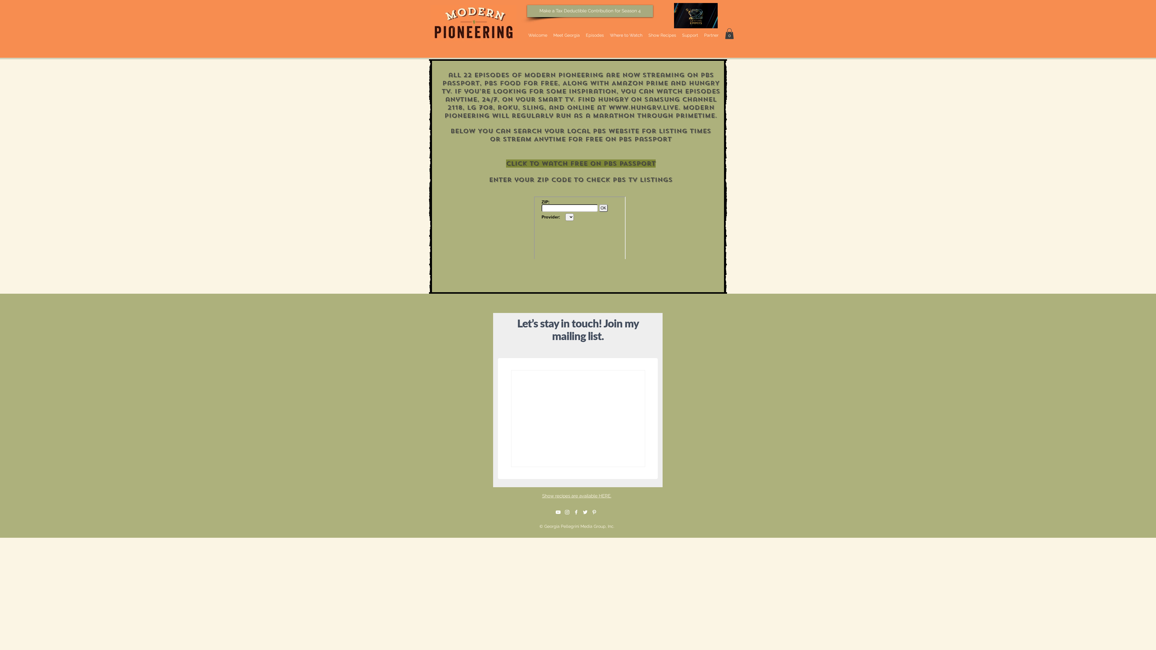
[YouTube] (558, 512)
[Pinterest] (594, 512)
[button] (729, 33)
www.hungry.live (643, 108)
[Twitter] (585, 512)
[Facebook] (576, 512)
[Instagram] (567, 512)
